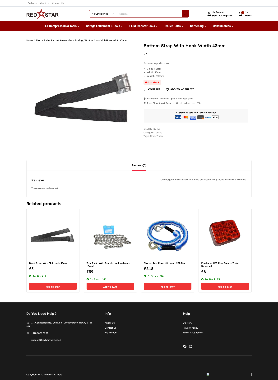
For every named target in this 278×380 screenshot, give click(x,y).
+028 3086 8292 (39, 333)
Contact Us (58, 3)
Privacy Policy (190, 327)
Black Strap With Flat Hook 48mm (48, 263)
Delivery (32, 3)
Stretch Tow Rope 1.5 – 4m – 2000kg (164, 263)
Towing (158, 132)
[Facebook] (185, 346)
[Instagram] (191, 346)
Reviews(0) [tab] (139, 165)
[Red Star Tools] (42, 14)
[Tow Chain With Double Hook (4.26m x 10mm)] (110, 235)
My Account (111, 332)
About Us (44, 3)
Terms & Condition (193, 332)
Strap (152, 136)
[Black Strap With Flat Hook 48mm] (53, 235)
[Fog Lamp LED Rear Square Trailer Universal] (225, 235)
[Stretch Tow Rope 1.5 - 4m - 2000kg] (167, 235)
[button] (53, 286)
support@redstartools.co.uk (46, 340)
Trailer (160, 136)
